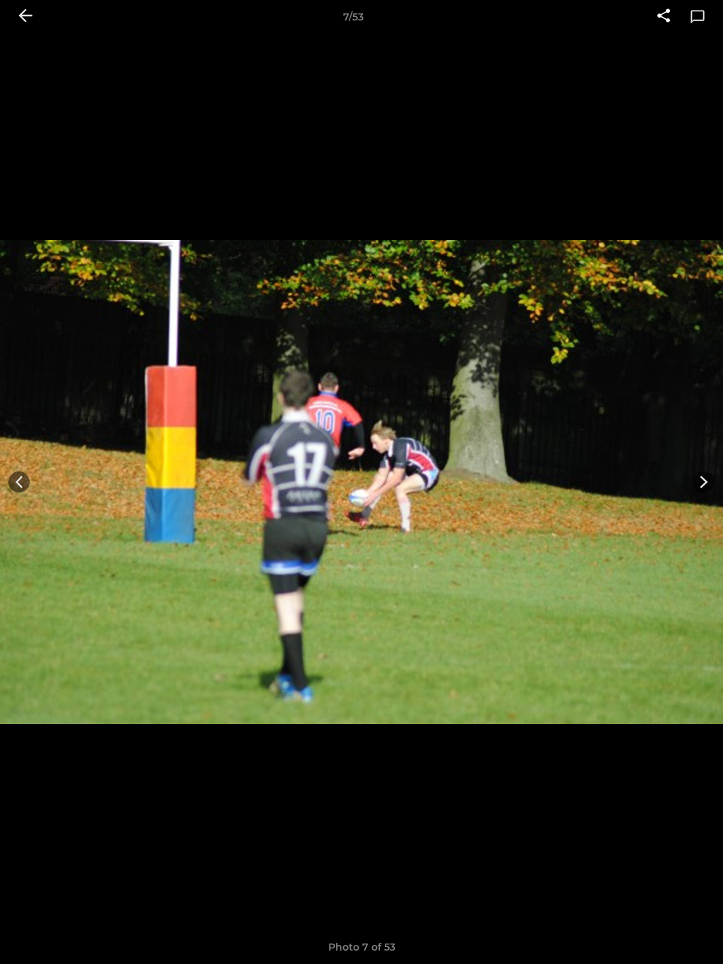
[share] (663, 17)
